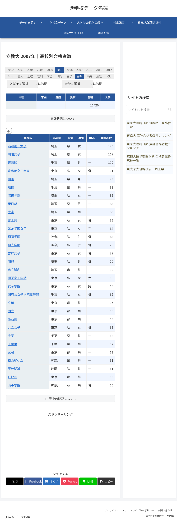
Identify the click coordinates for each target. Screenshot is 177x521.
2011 (99, 70)
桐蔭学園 (14, 236)
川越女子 (14, 154)
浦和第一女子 (17, 146)
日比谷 (12, 377)
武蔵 (11, 352)
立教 (79, 76)
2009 (79, 70)
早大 (10, 76)
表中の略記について (63, 398)
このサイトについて (115, 510)
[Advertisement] (60, 441)
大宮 (11, 212)
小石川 (12, 319)
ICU (108, 76)
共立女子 (14, 327)
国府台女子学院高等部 (23, 294)
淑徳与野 (14, 195)
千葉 (11, 335)
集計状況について (62, 118)
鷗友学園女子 (17, 228)
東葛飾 (12, 162)
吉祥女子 (14, 253)
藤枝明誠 (14, 368)
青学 (69, 76)
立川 (11, 302)
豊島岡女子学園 (19, 170)
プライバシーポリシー (142, 510)
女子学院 (14, 286)
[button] (106, 481)
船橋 (11, 187)
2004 (30, 70)
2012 (109, 70)
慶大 (20, 76)
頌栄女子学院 (17, 278)
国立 (11, 311)
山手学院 (14, 385)
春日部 (12, 203)
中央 (89, 76)
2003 (20, 70)
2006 (50, 70)
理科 (40, 76)
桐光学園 (14, 245)
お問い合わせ (165, 510)
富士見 (12, 220)
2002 (10, 70)
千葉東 (12, 344)
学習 (50, 76)
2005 (40, 70)
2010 (89, 70)
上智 (30, 76)
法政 (99, 76)
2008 (69, 70)
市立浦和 (14, 269)
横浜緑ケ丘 (15, 360)
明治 (59, 76)
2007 (60, 70)
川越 (11, 179)
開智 (11, 261)
